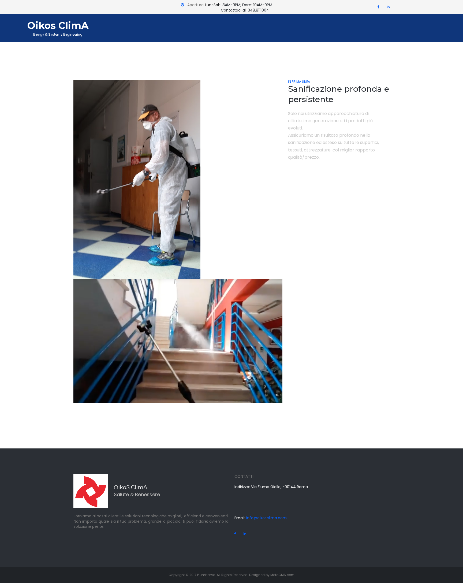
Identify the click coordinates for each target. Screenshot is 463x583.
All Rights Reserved (232, 575)
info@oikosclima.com (266, 518)
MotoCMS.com (282, 575)
